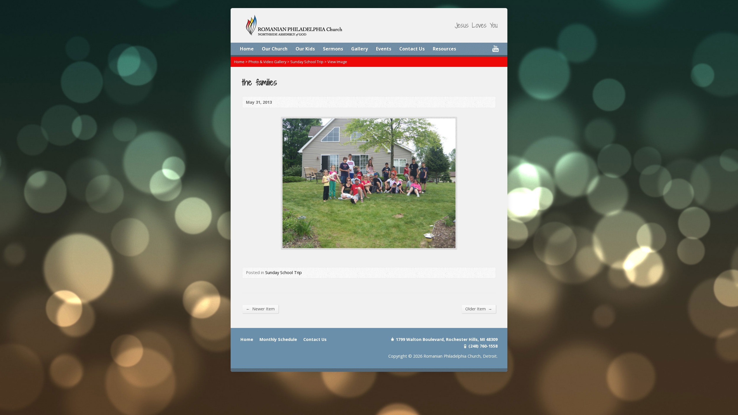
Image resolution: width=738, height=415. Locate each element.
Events (383, 49)
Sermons (333, 49)
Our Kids (305, 49)
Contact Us (412, 49)
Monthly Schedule (278, 339)
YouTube (495, 48)
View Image (337, 61)
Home (247, 49)
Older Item (478, 309)
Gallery (359, 49)
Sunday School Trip (306, 61)
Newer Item (260, 309)
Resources (444, 49)
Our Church (274, 49)
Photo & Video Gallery (267, 61)
